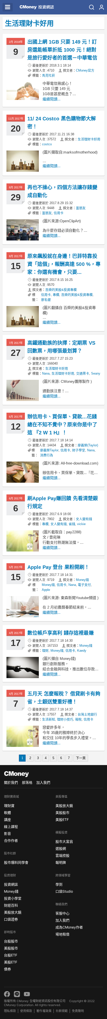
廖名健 (46, 300)
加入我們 (43, 782)
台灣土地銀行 (87, 714)
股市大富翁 (64, 841)
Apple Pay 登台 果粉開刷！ (58, 567)
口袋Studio (64, 891)
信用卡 (58, 213)
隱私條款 (10, 1011)
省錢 (72, 524)
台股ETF (10, 955)
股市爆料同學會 (16, 862)
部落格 (27, 782)
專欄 (56, 295)
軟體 (7, 812)
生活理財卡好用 (89, 139)
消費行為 (46, 455)
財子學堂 (78, 450)
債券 (7, 969)
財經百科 (11, 905)
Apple (46, 590)
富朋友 (81, 208)
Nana (46, 373)
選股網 (60, 848)
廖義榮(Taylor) (88, 445)
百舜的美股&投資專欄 (61, 290)
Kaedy (81, 650)
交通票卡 (82, 373)
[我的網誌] (102, 7)
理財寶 (9, 805)
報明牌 (60, 862)
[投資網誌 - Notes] (36, 7)
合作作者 (11, 840)
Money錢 (82, 580)
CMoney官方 (85, 70)
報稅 (78, 719)
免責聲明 (78, 1011)
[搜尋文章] (92, 7)
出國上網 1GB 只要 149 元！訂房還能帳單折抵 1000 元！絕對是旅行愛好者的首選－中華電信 (62, 50)
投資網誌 (11, 884)
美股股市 (11, 948)
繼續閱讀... (51, 99)
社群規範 (62, 1011)
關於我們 (11, 782)
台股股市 (11, 941)
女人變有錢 (84, 519)
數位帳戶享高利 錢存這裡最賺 (60, 633)
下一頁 (81, 758)
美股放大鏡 (12, 912)
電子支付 (84, 585)
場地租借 (62, 934)
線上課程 (11, 826)
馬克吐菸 (48, 75)
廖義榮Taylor (49, 450)
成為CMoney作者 (69, 927)
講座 (7, 819)
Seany (95, 373)
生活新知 (48, 719)
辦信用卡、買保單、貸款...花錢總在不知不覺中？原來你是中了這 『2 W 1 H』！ (62, 424)
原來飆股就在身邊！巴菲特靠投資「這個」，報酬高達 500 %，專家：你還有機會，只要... (64, 264)
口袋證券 (11, 919)
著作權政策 (43, 1011)
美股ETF (10, 962)
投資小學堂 (12, 898)
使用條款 (26, 1011)
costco (47, 144)
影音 (7, 833)
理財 (45, 650)
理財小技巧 (65, 719)
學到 (58, 884)
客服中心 (62, 913)
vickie (81, 524)
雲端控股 (62, 855)
